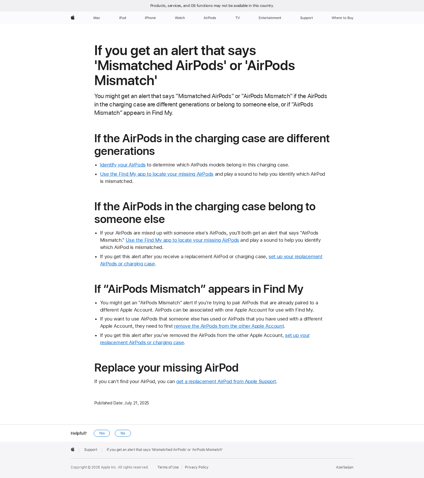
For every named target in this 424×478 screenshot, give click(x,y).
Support (90, 450)
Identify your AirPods (123, 165)
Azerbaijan (344, 467)
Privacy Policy (197, 467)
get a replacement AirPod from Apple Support (226, 381)
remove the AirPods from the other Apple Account (229, 326)
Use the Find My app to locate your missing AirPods (156, 174)
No (123, 433)
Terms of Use (168, 467)
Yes (102, 433)
